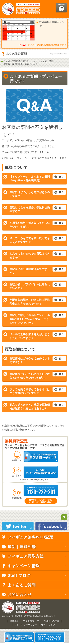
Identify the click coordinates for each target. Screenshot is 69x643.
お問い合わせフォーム (14, 158)
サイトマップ (48, 624)
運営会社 (14, 621)
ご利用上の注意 (51, 621)
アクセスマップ (31, 621)
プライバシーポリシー (25, 624)
